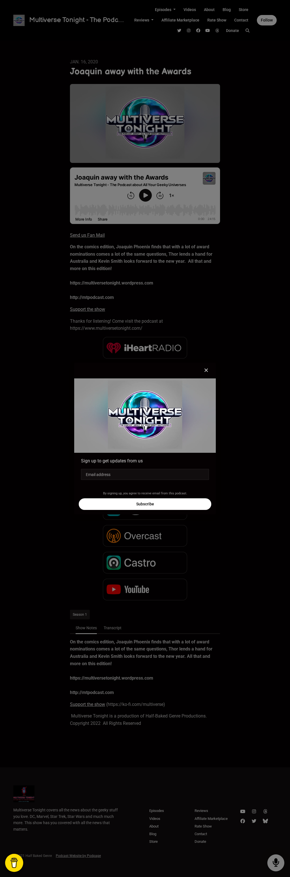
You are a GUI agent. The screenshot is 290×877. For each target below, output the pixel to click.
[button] (206, 370)
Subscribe (145, 504)
